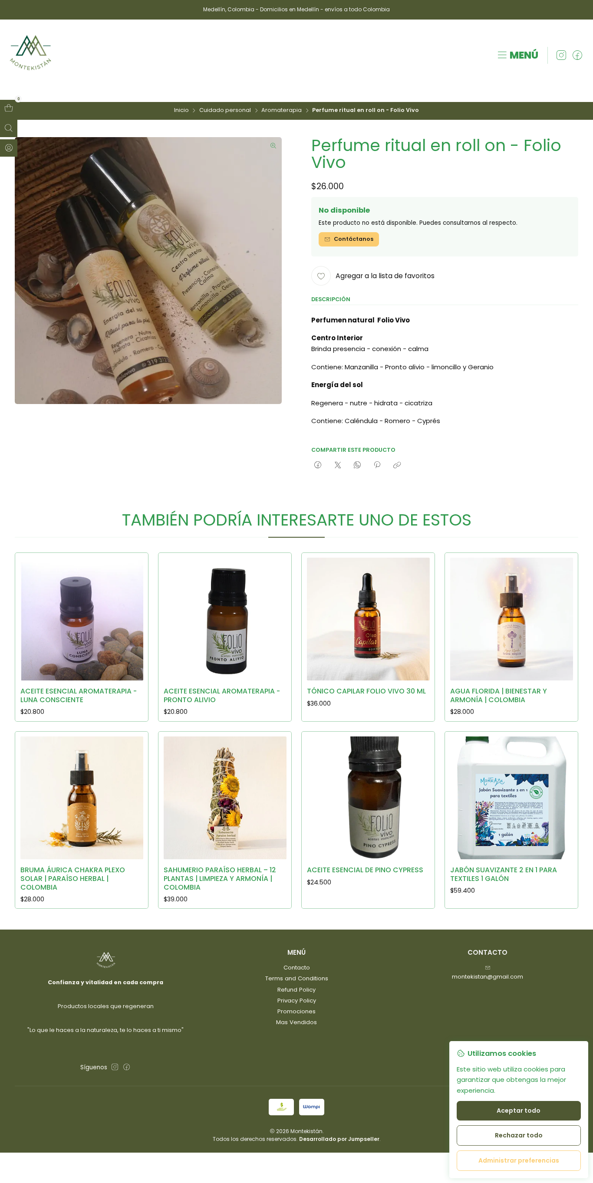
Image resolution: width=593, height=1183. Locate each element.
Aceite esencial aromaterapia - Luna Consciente (78, 695)
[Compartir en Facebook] (318, 464)
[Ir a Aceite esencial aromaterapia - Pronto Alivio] (225, 619)
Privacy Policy (296, 1000)
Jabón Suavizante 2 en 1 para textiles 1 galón (503, 874)
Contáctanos (353, 239)
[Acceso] (8, 148)
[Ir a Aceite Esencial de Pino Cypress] (368, 797)
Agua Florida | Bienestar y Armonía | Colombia (498, 695)
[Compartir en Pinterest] (377, 464)
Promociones (296, 1011)
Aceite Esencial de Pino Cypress (365, 870)
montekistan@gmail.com (487, 977)
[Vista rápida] (133, 616)
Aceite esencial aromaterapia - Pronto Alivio (222, 695)
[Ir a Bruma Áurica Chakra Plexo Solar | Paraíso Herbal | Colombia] (81, 797)
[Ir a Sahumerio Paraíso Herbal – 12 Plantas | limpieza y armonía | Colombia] (225, 797)
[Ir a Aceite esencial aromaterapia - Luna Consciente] (81, 619)
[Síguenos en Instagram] (561, 55)
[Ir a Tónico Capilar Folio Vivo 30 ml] (368, 619)
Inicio (181, 110)
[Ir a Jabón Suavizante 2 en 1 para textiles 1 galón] (511, 797)
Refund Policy (296, 990)
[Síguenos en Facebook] (577, 55)
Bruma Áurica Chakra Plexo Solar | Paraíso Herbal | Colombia (72, 878)
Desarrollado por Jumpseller (339, 1139)
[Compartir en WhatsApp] (357, 464)
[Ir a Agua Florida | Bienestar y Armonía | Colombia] (511, 619)
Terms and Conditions (296, 978)
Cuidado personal (225, 110)
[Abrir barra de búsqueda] (8, 128)
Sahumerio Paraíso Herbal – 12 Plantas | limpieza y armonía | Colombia (220, 878)
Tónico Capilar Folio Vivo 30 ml (366, 691)
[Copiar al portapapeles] (397, 464)
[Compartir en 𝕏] (337, 464)
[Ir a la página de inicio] (31, 56)
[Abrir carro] (8, 108)
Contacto (296, 967)
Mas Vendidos (296, 1022)
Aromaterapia (281, 110)
